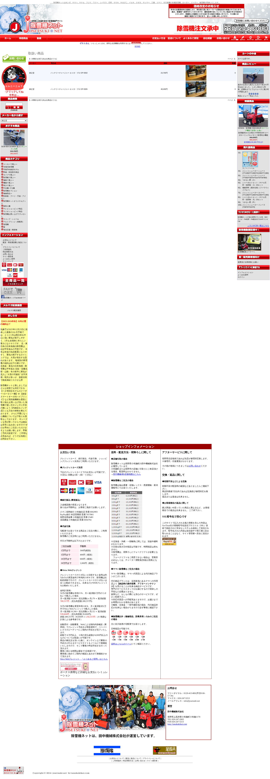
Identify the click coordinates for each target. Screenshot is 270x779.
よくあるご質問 (9, 259)
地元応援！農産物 (10, 230)
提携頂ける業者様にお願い (248, 262)
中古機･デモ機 (9, 188)
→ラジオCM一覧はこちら (258, 226)
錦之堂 (31, 73)
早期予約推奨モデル (11, 169)
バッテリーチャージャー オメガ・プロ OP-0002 (69, 73)
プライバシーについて (11, 247)
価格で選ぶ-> (8, 180)
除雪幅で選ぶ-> (9, 177)
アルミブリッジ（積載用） (13, 222)
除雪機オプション (10, 191)
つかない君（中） (249, 202)
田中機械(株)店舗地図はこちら (127, 474)
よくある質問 (243, 275)
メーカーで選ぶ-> (10, 164)
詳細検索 (14, 110)
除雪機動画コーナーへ (246, 252)
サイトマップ (8, 261)
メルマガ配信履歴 (14, 310)
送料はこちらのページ (121, 644)
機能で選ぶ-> (8, 183)
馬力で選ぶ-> (8, 185)
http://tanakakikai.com (177, 724)
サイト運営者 (8, 256)
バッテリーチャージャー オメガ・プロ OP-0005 (69, 89)
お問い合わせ (8, 254)
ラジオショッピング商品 (12, 211)
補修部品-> (7, 193)
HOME (137, 46)
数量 (234, 63)
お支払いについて (10, 240)
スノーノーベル (248, 168)
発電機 (6, 224)
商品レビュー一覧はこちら (248, 96)
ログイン (241, 277)
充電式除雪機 (8, 167)
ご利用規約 (7, 249)
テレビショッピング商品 (12, 209)
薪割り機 (6, 206)
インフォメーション (245, 272)
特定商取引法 (8, 252)
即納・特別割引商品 (11, 172)
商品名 (53, 63)
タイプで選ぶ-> (9, 175)
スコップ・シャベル (11, 219)
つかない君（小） (249, 180)
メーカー (32, 63)
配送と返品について (133, 758)
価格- (166, 63)
